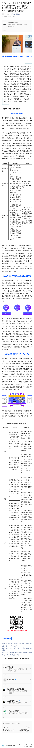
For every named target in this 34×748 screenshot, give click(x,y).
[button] (17, 723)
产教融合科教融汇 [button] (15, 14)
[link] (10, 745)
